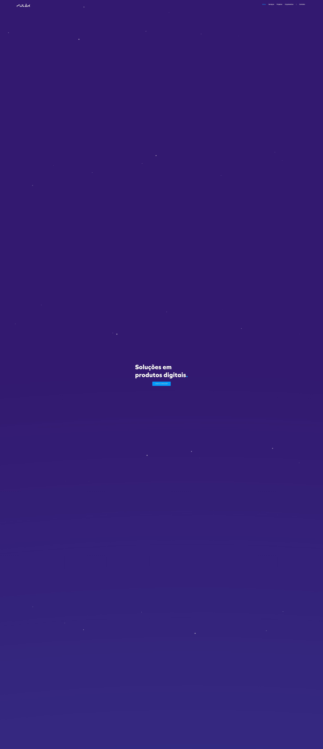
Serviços (271, 4)
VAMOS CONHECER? (161, 384)
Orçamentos (289, 4)
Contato (302, 4)
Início (264, 4)
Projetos (279, 4)
